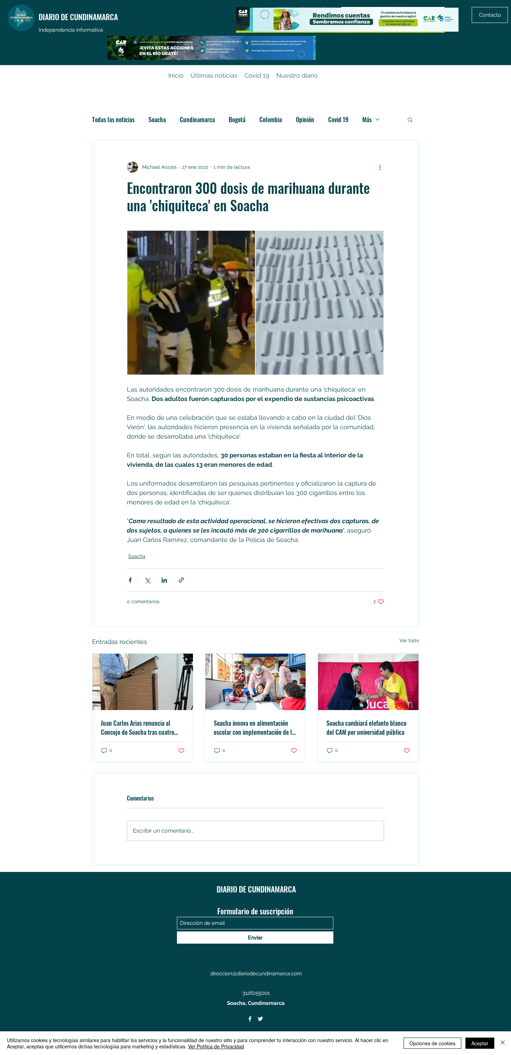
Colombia (270, 119)
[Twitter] (260, 1018)
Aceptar (479, 1043)
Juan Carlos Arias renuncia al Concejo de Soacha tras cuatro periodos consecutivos (137, 727)
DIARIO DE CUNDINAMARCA (78, 16)
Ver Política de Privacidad (216, 1046)
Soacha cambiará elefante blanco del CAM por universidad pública (366, 727)
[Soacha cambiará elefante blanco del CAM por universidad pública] (368, 682)
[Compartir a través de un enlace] (181, 580)
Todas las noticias (113, 119)
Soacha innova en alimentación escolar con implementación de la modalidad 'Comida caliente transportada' (254, 727)
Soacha (157, 119)
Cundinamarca (197, 119)
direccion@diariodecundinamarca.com (256, 973)
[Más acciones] (380, 167)
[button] (410, 119)
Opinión (305, 119)
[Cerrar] (502, 1043)
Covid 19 (338, 119)
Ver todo (409, 640)
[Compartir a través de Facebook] (130, 580)
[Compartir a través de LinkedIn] (164, 580)
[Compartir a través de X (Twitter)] (147, 580)
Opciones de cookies (432, 1043)
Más (367, 119)
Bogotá (237, 119)
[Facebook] (249, 1018)
